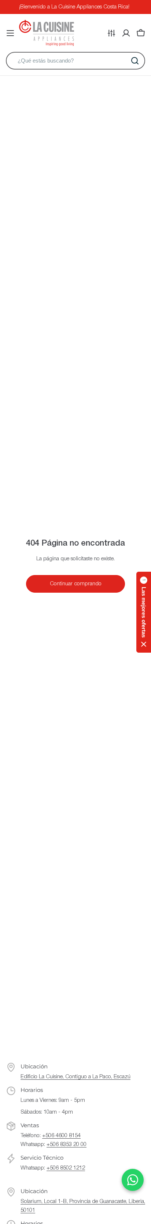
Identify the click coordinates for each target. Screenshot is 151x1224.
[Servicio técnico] (111, 33)
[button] (143, 612)
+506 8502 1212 (66, 1168)
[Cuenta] (126, 33)
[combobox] (75, 61)
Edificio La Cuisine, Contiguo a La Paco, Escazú (75, 1076)
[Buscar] (134, 60)
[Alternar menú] (10, 33)
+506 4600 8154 (61, 1135)
